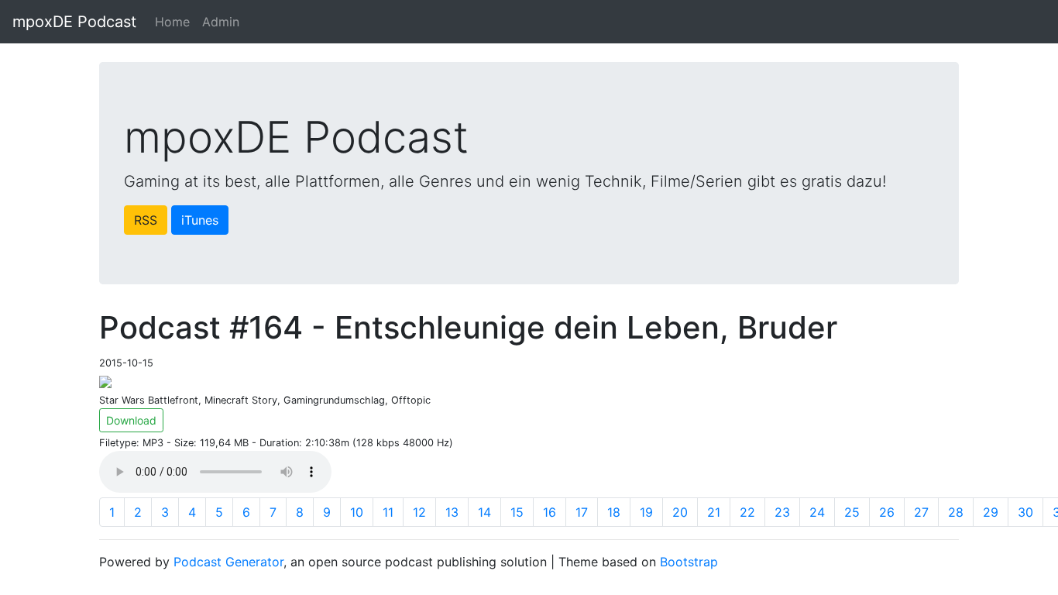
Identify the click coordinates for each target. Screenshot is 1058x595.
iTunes (199, 220)
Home (172, 21)
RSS (145, 220)
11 (388, 512)
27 (921, 512)
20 (680, 512)
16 (549, 512)
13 (452, 512)
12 (419, 512)
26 (887, 512)
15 (517, 512)
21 (713, 512)
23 (782, 512)
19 (646, 512)
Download (131, 420)
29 (990, 512)
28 (956, 512)
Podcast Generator (228, 561)
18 (613, 512)
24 (817, 512)
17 (581, 512)
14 (484, 512)
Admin (220, 21)
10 (356, 512)
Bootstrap (689, 561)
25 (852, 512)
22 (747, 512)
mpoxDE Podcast (74, 21)
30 (1025, 512)
